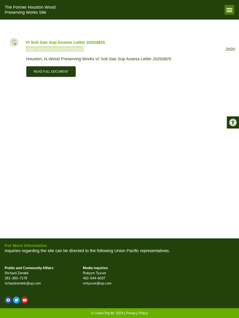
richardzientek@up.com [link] (23, 283)
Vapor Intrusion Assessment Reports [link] (55, 49)
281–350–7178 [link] (16, 278)
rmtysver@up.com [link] (97, 283)
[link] (233, 122)
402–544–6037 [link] (94, 278)
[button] (229, 10)
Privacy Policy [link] (137, 313)
